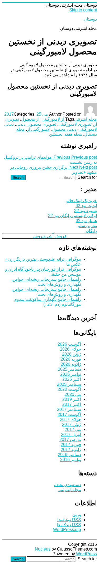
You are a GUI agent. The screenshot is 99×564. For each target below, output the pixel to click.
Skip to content (83, 10)
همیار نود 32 (86, 220)
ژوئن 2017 (71, 424)
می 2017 (73, 429)
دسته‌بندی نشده (67, 484)
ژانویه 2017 (71, 449)
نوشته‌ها (69, 520)
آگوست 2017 (69, 414)
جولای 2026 (70, 349)
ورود (77, 515)
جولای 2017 (70, 419)
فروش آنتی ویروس (50, 236)
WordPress (86, 554)
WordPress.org (67, 529)
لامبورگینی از (38, 129)
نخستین (55, 134)
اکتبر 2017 (71, 404)
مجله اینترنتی (85, 119)
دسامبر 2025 (69, 369)
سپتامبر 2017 (69, 409)
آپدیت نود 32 (86, 205)
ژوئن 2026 (71, 354)
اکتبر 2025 (71, 379)
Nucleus (42, 549)
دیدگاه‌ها (69, 525)
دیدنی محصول (64, 129)
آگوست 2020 (69, 389)
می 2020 (73, 394)
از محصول (30, 119)
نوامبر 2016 (70, 459)
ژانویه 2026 (71, 364)
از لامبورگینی (52, 119)
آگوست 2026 (69, 344)
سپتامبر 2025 (69, 384)
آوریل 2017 (71, 434)
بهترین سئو (87, 225)
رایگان (91, 230)
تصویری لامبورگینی (75, 124)
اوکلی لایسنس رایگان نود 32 (72, 215)
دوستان (90, 19)
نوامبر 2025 (70, 374)
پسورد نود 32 (85, 210)
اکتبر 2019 (71, 399)
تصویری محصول (41, 124)
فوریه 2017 (71, 444)
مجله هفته (73, 134)
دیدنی (20, 124)
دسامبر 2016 (69, 454)
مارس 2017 (70, 439)
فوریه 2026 (71, 359)
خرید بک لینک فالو (81, 200)
